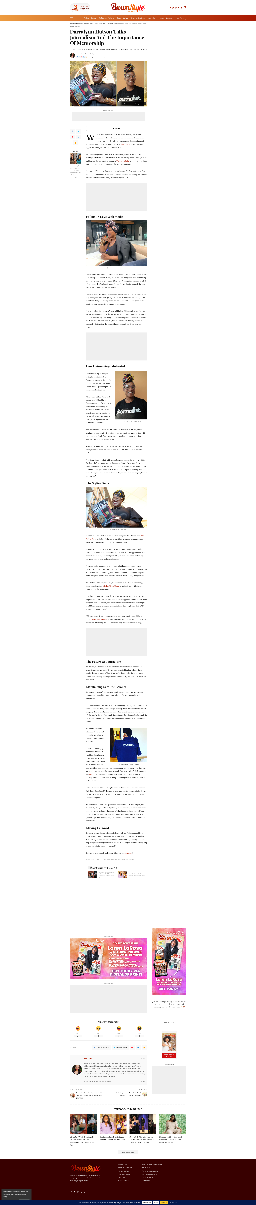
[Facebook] (170, 7)
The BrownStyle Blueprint (168, 1131)
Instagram (128, 853)
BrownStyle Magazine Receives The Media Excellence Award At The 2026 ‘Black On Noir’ (142, 1140)
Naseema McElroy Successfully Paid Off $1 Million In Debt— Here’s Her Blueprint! (171, 1140)
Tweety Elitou (80, 53)
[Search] (184, 18)
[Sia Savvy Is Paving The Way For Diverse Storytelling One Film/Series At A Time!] (75, 158)
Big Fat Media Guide (111, 586)
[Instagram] (175, 7)
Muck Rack (125, 144)
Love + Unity (104, 1131)
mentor (92, 774)
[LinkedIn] (178, 7)
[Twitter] (79, 57)
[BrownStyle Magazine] (128, 7)
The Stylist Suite (122, 161)
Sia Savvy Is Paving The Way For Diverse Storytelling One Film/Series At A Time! (75, 171)
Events (73, 1131)
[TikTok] (181, 7)
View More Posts (141, 1058)
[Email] (86, 57)
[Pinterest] (173, 7)
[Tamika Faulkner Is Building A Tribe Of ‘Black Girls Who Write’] (131, 874)
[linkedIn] (138, 1047)
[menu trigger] (72, 18)
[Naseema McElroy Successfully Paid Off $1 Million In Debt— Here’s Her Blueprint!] (172, 1124)
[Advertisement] (108, 116)
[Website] (141, 1081)
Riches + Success (75, 26)
